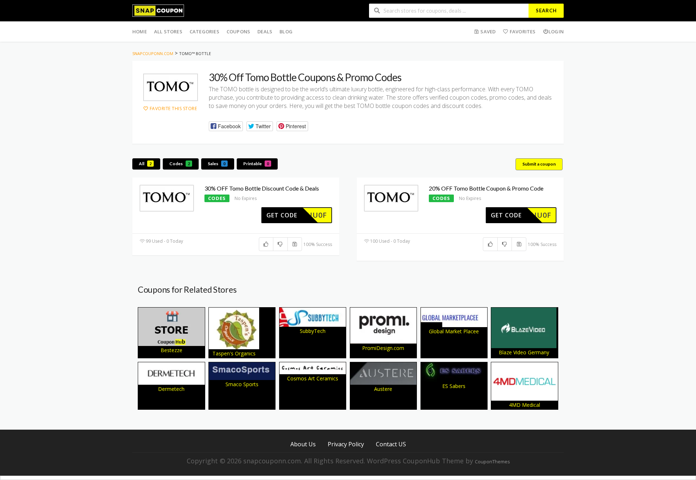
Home (139, 31)
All (145, 163)
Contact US (391, 444)
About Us (303, 444)
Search (546, 10)
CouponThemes (492, 462)
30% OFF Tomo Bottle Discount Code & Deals (261, 188)
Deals (264, 31)
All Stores (168, 31)
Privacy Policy (346, 444)
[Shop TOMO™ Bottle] (170, 87)
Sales (216, 163)
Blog (286, 31)
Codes (179, 163)
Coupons (238, 31)
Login (556, 31)
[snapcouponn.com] (158, 10)
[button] (226, 126)
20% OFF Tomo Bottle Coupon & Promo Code (486, 188)
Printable (256, 163)
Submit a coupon (539, 164)
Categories (204, 31)
